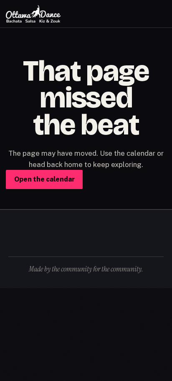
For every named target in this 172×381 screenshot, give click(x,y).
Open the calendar (44, 179)
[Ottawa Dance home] (33, 14)
